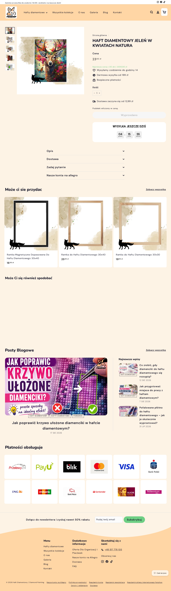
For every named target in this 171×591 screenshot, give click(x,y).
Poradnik (78, 416)
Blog (105, 12)
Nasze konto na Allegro (85, 557)
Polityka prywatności (78, 582)
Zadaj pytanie (56, 167)
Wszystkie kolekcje (62, 12)
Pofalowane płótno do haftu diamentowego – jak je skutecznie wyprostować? (152, 415)
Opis (50, 151)
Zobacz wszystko (156, 189)
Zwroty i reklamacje (79, 585)
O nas (81, 12)
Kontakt (117, 12)
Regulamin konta (96, 582)
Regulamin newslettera (115, 582)
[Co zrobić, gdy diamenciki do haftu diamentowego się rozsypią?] (128, 368)
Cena (96, 53)
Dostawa (53, 159)
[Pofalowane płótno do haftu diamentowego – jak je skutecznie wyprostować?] (128, 411)
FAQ (74, 566)
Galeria (94, 12)
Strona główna (100, 35)
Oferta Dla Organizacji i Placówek (85, 551)
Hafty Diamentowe (60, 416)
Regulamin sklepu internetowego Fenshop (144, 582)
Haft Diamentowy (38, 416)
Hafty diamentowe (34, 12)
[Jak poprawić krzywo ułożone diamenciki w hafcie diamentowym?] (56, 386)
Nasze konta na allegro (62, 175)
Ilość (96, 87)
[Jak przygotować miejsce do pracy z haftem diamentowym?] (128, 390)
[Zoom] (50, 60)
